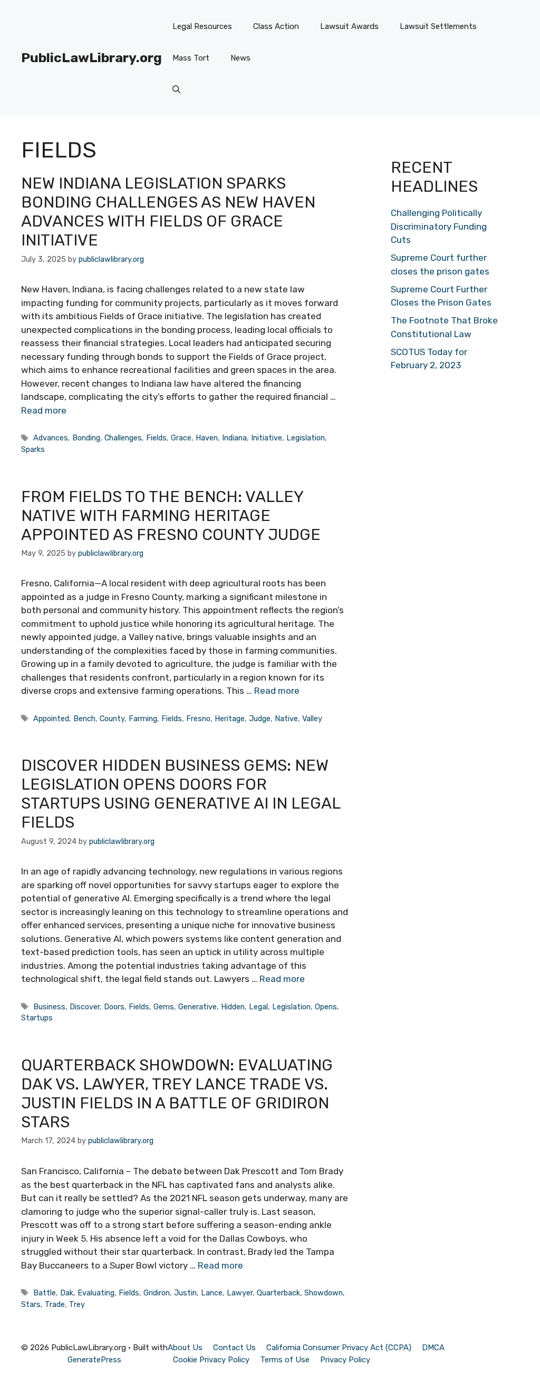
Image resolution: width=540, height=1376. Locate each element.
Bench (84, 718)
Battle (44, 1293)
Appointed (51, 718)
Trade (55, 1304)
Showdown (323, 1293)
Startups (37, 1018)
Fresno (198, 718)
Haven (207, 438)
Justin (185, 1293)
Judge (260, 718)
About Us (185, 1347)
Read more (43, 410)
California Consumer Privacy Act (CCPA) (338, 1347)
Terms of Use (285, 1359)
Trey (77, 1304)
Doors (114, 1006)
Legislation (305, 438)
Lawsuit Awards (349, 26)
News (240, 58)
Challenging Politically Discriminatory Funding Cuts (439, 226)
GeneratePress (94, 1359)
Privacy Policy (345, 1359)
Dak (66, 1293)
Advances (50, 438)
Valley (312, 718)
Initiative (266, 438)
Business (49, 1006)
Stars (31, 1304)
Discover (85, 1006)
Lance (212, 1293)
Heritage (230, 718)
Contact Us (234, 1347)
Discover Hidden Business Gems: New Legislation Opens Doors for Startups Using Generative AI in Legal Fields (180, 794)
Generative (197, 1006)
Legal (258, 1006)
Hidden (233, 1006)
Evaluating (96, 1293)
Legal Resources (202, 26)
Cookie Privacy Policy (211, 1359)
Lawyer (240, 1293)
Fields (156, 438)
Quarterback (278, 1293)
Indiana (234, 438)
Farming (143, 718)
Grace (181, 438)
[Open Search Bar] (176, 89)
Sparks (33, 449)
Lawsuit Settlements (438, 26)
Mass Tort (190, 58)
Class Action (276, 26)
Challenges (123, 438)
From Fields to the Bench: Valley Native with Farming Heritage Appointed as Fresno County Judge (171, 515)
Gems (163, 1006)
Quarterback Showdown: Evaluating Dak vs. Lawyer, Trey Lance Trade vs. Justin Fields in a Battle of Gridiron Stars (177, 1094)
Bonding (86, 438)
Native (286, 718)
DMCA (433, 1347)
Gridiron (156, 1293)
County (112, 718)
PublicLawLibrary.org (91, 57)
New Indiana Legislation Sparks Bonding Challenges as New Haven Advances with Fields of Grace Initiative (168, 212)
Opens (326, 1006)
